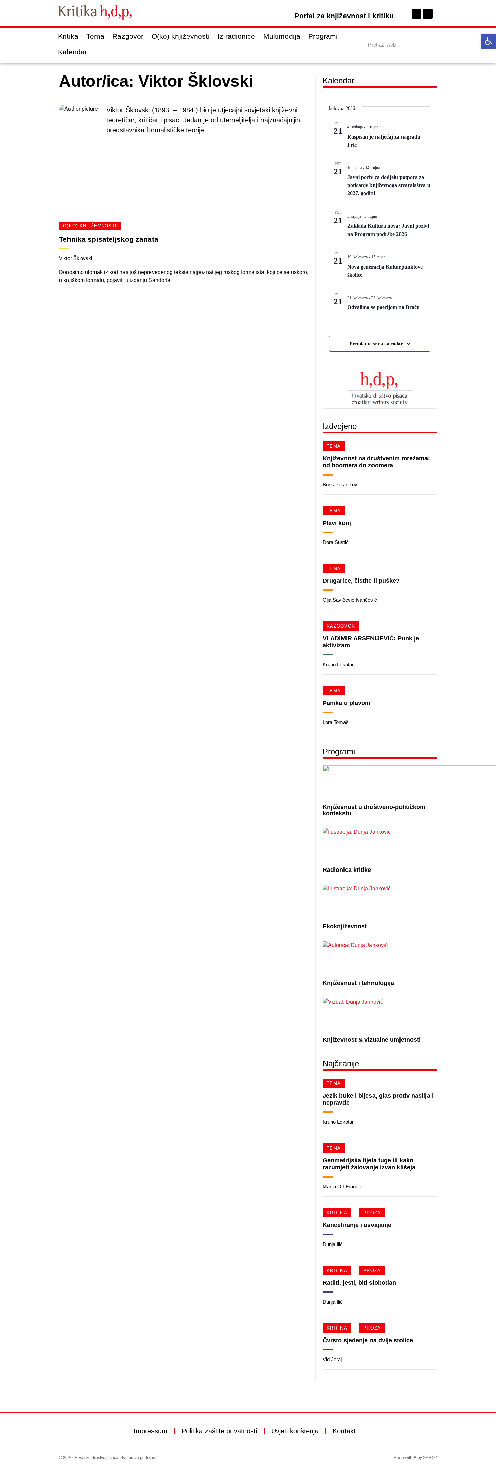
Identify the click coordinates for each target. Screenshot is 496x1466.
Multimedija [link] (281, 36)
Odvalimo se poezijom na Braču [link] (383, 307)
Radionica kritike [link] (347, 869)
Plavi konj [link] (337, 523)
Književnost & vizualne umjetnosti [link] (372, 1039)
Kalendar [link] (72, 52)
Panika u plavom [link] (346, 703)
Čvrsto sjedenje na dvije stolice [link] (368, 1340)
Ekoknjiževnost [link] (345, 926)
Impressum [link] (150, 1431)
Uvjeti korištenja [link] (295, 1431)
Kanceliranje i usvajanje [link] (357, 1225)
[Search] (431, 44)
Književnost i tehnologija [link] (358, 983)
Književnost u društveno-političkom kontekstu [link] (374, 810)
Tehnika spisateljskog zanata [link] (108, 239)
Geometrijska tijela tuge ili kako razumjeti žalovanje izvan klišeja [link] (369, 1164)
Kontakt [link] (344, 1431)
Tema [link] (95, 36)
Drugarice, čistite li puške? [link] (361, 580)
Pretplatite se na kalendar (376, 343)
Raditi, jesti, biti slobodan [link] (359, 1282)
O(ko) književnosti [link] (180, 36)
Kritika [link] (68, 36)
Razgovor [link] (127, 36)
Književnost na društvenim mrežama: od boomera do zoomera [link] (376, 462)
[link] (488, 41)
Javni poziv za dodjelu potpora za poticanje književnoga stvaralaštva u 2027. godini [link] (388, 185)
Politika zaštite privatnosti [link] (219, 1431)
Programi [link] (323, 36)
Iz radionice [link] (236, 36)
